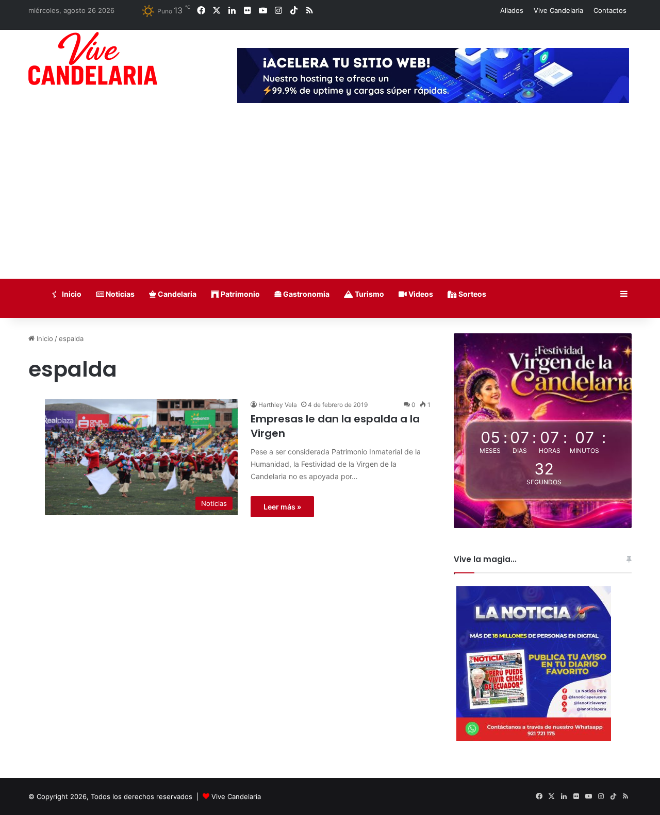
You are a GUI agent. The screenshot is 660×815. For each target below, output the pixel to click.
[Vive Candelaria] (92, 58)
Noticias (119, 294)
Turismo (368, 294)
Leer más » (282, 506)
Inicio (70, 294)
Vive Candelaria (558, 10)
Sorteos (471, 294)
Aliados (511, 10)
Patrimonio (239, 294)
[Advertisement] (330, 201)
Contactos (609, 10)
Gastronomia (305, 294)
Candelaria (176, 294)
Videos (420, 294)
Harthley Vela (277, 405)
